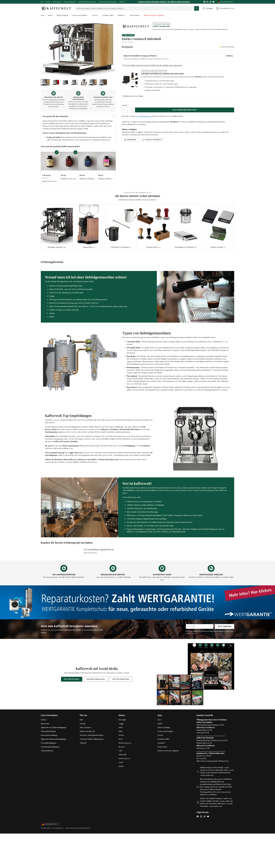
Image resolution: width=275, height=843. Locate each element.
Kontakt (83, 724)
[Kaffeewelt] (56, 8)
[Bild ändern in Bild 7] (102, 82)
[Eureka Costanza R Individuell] (78, 49)
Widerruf (83, 743)
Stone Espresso (124, 758)
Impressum (45, 724)
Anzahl (124, 105)
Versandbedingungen (143, 116)
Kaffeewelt (59, 828)
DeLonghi (122, 720)
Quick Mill (122, 755)
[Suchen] (196, 8)
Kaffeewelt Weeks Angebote (168, 751)
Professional (162, 747)
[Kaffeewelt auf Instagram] (207, 2)
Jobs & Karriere (85, 727)
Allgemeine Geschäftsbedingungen (53, 727)
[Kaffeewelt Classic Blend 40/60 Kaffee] (50, 161)
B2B (81, 720)
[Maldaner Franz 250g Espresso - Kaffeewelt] (69, 161)
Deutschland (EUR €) (226, 2)
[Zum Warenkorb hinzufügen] (57, 152)
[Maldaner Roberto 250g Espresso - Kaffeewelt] (106, 161)
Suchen (43, 720)
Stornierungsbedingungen (50, 747)
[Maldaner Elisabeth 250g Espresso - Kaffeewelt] (87, 161)
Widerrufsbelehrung (48, 731)
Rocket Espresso (125, 743)
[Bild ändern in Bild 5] (83, 82)
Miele (121, 731)
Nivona (121, 735)
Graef (121, 762)
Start (159, 720)
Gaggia (121, 724)
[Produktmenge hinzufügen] (132, 110)
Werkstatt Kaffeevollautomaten (92, 739)
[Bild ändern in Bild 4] (74, 82)
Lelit (120, 751)
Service (160, 735)
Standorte (161, 743)
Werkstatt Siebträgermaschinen (91, 735)
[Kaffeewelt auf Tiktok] (210, 2)
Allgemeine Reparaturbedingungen (53, 739)
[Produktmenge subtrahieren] (124, 110)
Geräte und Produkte (165, 731)
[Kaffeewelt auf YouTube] (213, 2)
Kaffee (160, 724)
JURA (121, 727)
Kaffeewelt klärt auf (87, 731)
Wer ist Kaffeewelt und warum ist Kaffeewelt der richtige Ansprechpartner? (153, 65)
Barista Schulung (164, 727)
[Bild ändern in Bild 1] (45, 82)
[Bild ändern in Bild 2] (56, 82)
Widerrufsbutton (47, 751)
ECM (120, 739)
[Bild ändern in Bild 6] (92, 82)
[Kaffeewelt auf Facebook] (204, 2)
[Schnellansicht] (57, 157)
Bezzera (122, 747)
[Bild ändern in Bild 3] (65, 82)
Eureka (121, 766)
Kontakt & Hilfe (163, 739)
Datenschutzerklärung (49, 735)
